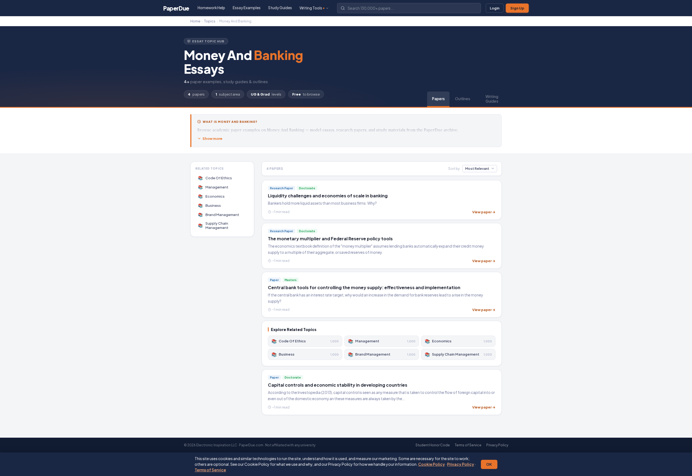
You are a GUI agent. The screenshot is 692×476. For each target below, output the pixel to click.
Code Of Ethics (215, 177)
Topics (209, 21)
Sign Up (517, 8)
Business (209, 205)
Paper (176, 8)
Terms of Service (210, 469)
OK (489, 464)
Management (213, 187)
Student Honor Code (432, 445)
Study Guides (280, 7)
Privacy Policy (460, 464)
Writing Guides (491, 98)
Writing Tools (311, 8)
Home (195, 21)
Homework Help (211, 7)
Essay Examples (247, 7)
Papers (438, 98)
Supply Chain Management (213, 225)
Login (495, 8)
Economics (211, 196)
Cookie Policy (431, 464)
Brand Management (218, 214)
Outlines (462, 98)
